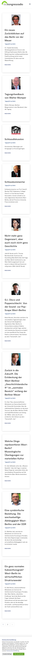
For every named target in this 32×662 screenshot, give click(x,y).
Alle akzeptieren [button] (18, 654)
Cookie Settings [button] (7, 654)
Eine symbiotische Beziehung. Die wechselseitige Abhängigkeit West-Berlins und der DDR (15, 517)
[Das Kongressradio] (12, 4)
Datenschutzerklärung (13, 651)
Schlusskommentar (15, 181)
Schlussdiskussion (14, 139)
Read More (8, 64)
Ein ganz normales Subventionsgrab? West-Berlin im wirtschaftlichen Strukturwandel (14, 573)
